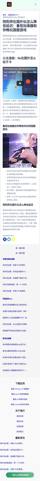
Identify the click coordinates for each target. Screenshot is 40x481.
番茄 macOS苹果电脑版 (20, 394)
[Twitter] (9, 239)
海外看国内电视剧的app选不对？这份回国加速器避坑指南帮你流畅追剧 (15, 344)
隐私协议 (20, 421)
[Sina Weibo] (13, 239)
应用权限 (20, 426)
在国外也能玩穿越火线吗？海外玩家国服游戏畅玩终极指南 (15, 311)
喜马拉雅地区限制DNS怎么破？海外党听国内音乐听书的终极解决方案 (15, 351)
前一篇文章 (20, 248)
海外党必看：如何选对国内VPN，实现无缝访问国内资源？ (15, 271)
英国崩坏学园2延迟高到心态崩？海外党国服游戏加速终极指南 (15, 331)
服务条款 (20, 416)
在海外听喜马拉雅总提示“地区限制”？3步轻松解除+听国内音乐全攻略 (15, 357)
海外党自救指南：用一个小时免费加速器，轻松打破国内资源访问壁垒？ (15, 284)
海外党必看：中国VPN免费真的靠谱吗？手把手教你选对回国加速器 (15, 291)
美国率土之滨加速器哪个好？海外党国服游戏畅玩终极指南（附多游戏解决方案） (15, 318)
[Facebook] (5, 239)
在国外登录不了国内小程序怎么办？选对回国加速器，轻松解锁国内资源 (15, 364)
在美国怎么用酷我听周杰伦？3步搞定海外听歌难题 (15, 370)
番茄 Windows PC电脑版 (20, 389)
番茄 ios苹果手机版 (20, 399)
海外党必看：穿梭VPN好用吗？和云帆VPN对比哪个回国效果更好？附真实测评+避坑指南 (15, 265)
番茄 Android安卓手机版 (20, 404)
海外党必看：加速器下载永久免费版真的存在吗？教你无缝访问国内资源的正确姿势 (15, 278)
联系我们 (20, 432)
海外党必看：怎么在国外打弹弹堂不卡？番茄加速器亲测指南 (15, 324)
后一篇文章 (20, 253)
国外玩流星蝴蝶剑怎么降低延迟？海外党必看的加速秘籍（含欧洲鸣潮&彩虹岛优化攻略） (15, 305)
